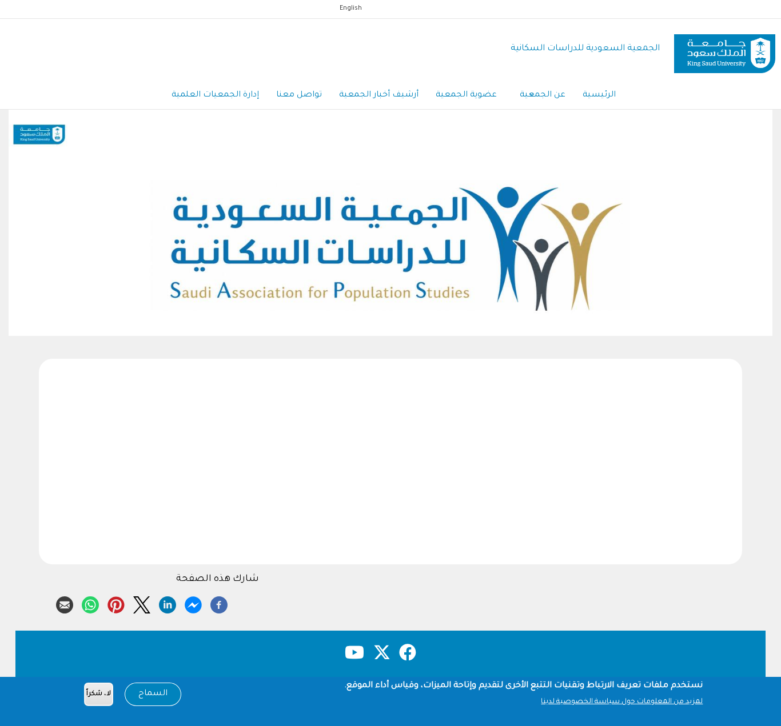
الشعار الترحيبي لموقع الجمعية (390, 321)
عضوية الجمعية (466, 95)
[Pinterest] (116, 603)
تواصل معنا (299, 95)
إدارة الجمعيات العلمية (215, 95)
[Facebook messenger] (193, 603)
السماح (153, 694)
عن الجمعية (542, 95)
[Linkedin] (167, 603)
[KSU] (724, 49)
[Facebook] (219, 603)
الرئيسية (599, 95)
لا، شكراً (98, 694)
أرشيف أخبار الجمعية (379, 95)
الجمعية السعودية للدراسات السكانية (585, 49)
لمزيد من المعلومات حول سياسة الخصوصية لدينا (622, 702)
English (351, 8)
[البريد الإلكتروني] (64, 603)
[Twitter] (141, 603)
